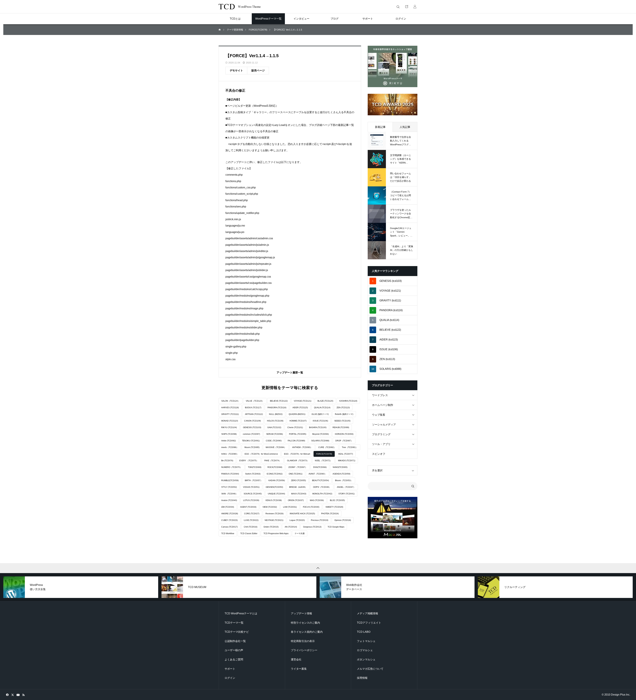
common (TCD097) (251, 434)
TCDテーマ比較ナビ (237, 631)
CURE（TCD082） (327, 447)
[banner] (392, 66)
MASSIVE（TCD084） (276, 447)
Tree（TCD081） (350, 447)
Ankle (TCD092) (228, 441)
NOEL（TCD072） (323, 460)
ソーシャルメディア (384, 424)
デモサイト (236, 70)
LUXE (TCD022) (251, 520)
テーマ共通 (300, 533)
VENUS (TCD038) (273, 500)
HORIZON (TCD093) (344, 434)
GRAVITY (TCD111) (230, 414)
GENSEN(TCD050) (274, 487)
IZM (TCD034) (227, 507)
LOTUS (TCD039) (251, 500)
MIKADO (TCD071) (346, 460)
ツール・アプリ (381, 444)
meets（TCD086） (229, 447)
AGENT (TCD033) (248, 507)
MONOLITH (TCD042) (322, 494)
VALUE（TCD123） (255, 401)
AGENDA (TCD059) (341, 474)
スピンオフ (378, 453)
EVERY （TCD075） (248, 460)
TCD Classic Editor (248, 533)
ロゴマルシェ (365, 650)
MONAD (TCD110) (229, 421)
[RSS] (23, 694)
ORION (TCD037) (296, 500)
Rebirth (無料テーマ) (344, 414)
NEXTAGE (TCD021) (274, 520)
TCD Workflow (227, 533)
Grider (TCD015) (271, 527)
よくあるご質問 (234, 659)
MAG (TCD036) (317, 500)
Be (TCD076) (227, 460)
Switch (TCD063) (253, 474)
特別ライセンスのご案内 (305, 622)
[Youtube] (18, 694)
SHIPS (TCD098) (229, 434)
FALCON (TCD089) (296, 441)
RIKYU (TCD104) (229, 427)
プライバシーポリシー (304, 650)
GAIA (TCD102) (274, 427)
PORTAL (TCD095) (297, 434)
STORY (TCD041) (346, 494)
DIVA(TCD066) (320, 467)
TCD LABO (363, 631)
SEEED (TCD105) (342, 421)
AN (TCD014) (291, 527)
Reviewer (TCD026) (274, 513)
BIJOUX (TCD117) (253, 407)
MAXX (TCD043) (298, 494)
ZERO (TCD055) (298, 480)
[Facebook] (7, 694)
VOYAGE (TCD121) (302, 401)
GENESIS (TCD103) (252, 427)
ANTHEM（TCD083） (302, 447)
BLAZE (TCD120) (325, 401)
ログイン (230, 677)
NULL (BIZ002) (276, 414)
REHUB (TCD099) (341, 427)
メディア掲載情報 (367, 613)
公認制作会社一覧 (235, 641)
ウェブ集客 (378, 414)
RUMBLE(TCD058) (230, 480)
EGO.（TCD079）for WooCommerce (261, 454)
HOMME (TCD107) (298, 421)
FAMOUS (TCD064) (230, 474)
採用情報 (362, 677)
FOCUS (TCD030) (311, 507)
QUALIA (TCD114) (322, 407)
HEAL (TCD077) (345, 454)
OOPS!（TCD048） (322, 487)
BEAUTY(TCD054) (320, 480)
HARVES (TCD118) (230, 407)
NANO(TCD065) (340, 467)
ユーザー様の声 (234, 650)
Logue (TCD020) (297, 520)
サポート (230, 668)
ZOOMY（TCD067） (297, 467)
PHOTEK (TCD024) (330, 513)
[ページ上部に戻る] (318, 568)
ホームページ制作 (382, 405)
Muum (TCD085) (252, 447)
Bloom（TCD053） (343, 480)
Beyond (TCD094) (320, 434)
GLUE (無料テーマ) (320, 414)
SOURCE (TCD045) (253, 494)
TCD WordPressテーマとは (241, 613)
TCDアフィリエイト (369, 622)
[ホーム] (220, 29)
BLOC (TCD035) (337, 500)
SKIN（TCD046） (229, 494)
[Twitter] (12, 694)
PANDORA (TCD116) (276, 407)
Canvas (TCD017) (229, 527)
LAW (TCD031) (290, 507)
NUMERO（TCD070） (231, 467)
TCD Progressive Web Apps (276, 533)
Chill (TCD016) (250, 527)
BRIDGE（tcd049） (298, 487)
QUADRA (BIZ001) (297, 414)
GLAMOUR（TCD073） (298, 460)
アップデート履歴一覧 (290, 372)
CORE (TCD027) (251, 513)
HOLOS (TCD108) (275, 421)
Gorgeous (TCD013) (312, 527)
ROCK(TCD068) (274, 467)
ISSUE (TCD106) (320, 421)
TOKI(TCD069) (254, 467)
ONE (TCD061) (295, 474)
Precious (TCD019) (319, 520)
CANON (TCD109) (252, 421)
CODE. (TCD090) (274, 441)
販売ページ (258, 70)
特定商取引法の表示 (303, 641)
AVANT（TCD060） (317, 474)
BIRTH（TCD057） (253, 480)
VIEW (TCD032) (270, 507)
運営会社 (296, 659)
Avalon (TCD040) (229, 500)
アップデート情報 (301, 613)
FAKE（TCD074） (272, 460)
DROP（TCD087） (344, 441)
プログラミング (381, 434)
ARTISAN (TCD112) (254, 414)
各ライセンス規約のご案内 (307, 631)
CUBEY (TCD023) (229, 520)
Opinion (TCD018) (342, 520)
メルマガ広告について (370, 668)
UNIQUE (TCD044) (276, 494)
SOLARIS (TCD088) (320, 441)
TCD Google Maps (336, 527)
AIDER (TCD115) (300, 407)
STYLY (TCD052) (229, 487)
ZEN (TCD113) (343, 407)
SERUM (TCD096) (274, 434)
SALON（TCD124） (230, 401)
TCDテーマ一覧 (234, 622)
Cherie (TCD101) (295, 427)
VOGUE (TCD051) (251, 487)
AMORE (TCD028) (229, 513)
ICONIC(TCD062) (275, 474)
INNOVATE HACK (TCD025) (302, 513)
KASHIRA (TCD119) (348, 401)
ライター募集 (299, 668)
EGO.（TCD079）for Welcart (297, 454)
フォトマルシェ (366, 641)
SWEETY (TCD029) (334, 507)
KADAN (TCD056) (276, 480)
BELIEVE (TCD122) (279, 401)
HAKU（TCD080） (229, 454)
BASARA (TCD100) (317, 427)
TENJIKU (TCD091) (251, 441)
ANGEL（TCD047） (346, 487)
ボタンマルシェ (366, 659)
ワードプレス (380, 395)
